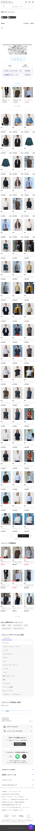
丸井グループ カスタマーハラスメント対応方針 (12, 796)
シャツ (2, 711)
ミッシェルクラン (17, 625)
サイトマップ (26, 807)
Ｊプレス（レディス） (18, 628)
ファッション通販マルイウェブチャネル (9, 710)
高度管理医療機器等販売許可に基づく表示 (11, 804)
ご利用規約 (4, 791)
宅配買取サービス (6, 810)
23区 (9, 625)
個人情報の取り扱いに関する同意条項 (10, 794)
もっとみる (17, 106)
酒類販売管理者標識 (19, 802)
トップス (30, 710)
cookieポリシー (5, 799)
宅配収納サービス (17, 810)
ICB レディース (4, 705)
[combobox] (17, 6)
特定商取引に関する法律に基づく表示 (19, 799)
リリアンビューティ (6, 628)
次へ (23, 535)
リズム (25, 625)
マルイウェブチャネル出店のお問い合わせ (11, 807)
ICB (19, 710)
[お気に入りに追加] (10, 548)
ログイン (30, 721)
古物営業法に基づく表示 (7, 802)
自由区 (3, 625)
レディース (24, 710)
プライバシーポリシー (14, 791)
